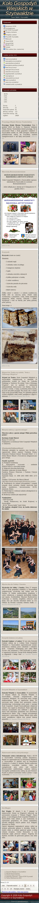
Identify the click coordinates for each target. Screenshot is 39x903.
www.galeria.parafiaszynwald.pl (14, 65)
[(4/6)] (28, 858)
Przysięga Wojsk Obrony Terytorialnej (17, 122)
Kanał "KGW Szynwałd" (10, 30)
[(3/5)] (28, 147)
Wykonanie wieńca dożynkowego (15, 753)
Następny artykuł (19, 889)
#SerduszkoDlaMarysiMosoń (12, 448)
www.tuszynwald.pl (11, 59)
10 (11, 889)
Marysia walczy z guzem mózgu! (14, 430)
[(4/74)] (28, 677)
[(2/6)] (11, 858)
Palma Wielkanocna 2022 (14, 878)
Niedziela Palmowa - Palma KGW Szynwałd (19, 876)
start (3, 885)
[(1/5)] (11, 147)
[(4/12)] (28, 795)
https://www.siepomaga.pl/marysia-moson (20, 481)
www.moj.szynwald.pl (11, 82)
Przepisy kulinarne (11, 32)
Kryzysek (5, 252)
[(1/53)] (11, 613)
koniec (28, 889)
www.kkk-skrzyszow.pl (12, 71)
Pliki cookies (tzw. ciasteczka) (14, 49)
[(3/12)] (28, 783)
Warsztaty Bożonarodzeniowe (13, 172)
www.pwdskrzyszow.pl (12, 78)
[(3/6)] (28, 846)
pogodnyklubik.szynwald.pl (13, 74)
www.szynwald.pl (10, 80)
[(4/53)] (28, 625)
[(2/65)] (11, 740)
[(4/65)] (28, 740)
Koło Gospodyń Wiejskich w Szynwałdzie (19, 8)
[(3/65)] (28, 727)
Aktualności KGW (10, 26)
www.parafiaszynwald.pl (12, 63)
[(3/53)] (28, 613)
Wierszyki (8, 39)
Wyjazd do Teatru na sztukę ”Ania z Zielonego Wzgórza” (16, 373)
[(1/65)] (11, 727)
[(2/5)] (11, 159)
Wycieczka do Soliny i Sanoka (14, 584)
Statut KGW (9, 41)
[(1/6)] (11, 846)
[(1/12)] (11, 783)
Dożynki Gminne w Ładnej (12, 638)
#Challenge (10, 440)
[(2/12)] (11, 795)
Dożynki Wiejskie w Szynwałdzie (14, 690)
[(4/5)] (28, 159)
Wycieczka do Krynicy (13, 873)
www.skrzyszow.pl (10, 67)
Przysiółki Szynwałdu (11, 37)
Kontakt (7, 47)
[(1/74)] (11, 664)
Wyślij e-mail (9, 45)
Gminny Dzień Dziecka (13, 875)
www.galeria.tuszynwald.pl (13, 61)
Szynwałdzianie (10, 28)
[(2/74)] (11, 677)
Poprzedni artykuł (12, 885)
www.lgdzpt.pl (9, 76)
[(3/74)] (28, 664)
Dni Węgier (6, 808)
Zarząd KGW (9, 43)
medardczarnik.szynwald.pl (13, 84)
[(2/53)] (11, 625)
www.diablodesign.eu (23, 901)
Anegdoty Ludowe (11, 35)
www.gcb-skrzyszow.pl (12, 69)
